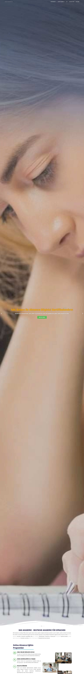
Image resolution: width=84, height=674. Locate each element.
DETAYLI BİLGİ (42, 319)
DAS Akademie (9, 1)
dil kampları (58, 636)
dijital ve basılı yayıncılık (33, 638)
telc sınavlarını (36, 636)
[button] (1, 313)
